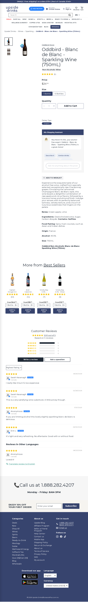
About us (38, 548)
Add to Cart (12, 311)
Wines (30, 19)
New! (25, 19)
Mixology (76, 19)
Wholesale (55, 27)
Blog (46, 27)
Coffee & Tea (34, 22)
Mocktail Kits (70, 22)
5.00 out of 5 (50, 335)
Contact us (39, 537)
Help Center (39, 534)
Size (44, 89)
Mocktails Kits (18, 555)
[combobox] (41, 15)
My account (39, 560)
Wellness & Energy (19, 22)
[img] (11, 374)
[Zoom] (25, 47)
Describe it (50, 155)
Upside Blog (39, 523)
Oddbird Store (48, 45)
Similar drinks (63, 155)
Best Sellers (54, 265)
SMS (36, 557)
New (14, 526)
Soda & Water (48, 22)
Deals (8, 19)
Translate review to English (22, 464)
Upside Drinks (10, 31)
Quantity (46, 101)
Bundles (59, 22)
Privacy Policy (40, 554)
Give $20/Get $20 (35, 27)
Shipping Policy (41, 542)
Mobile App (39, 539)
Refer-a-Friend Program (40, 530)
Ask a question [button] (57, 360)
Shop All (17, 19)
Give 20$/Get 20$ (20, 558)
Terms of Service (41, 551)
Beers (49, 19)
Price (44, 80)
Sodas (14, 546)
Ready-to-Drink (61, 19)
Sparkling (29, 31)
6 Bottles (59, 94)
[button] (47, 74)
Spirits (40, 19)
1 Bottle (47, 94)
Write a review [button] (31, 360)
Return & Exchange (43, 545)
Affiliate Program (41, 526)
